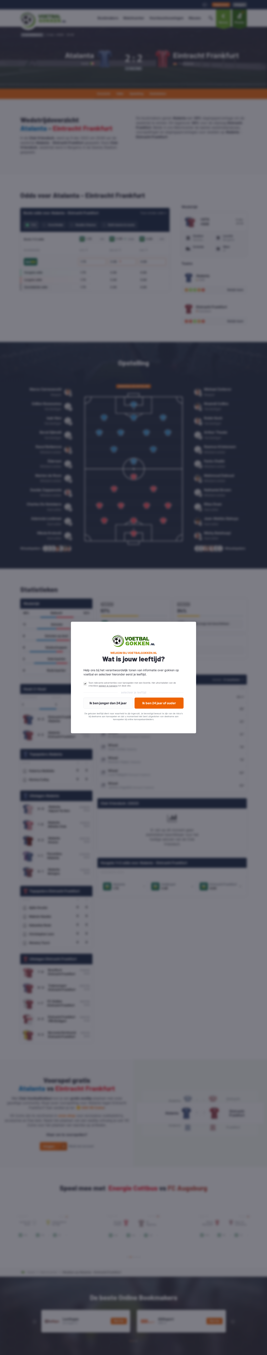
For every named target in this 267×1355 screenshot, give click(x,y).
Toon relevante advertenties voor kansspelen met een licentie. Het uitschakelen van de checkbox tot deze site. (132, 684)
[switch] (85, 683)
